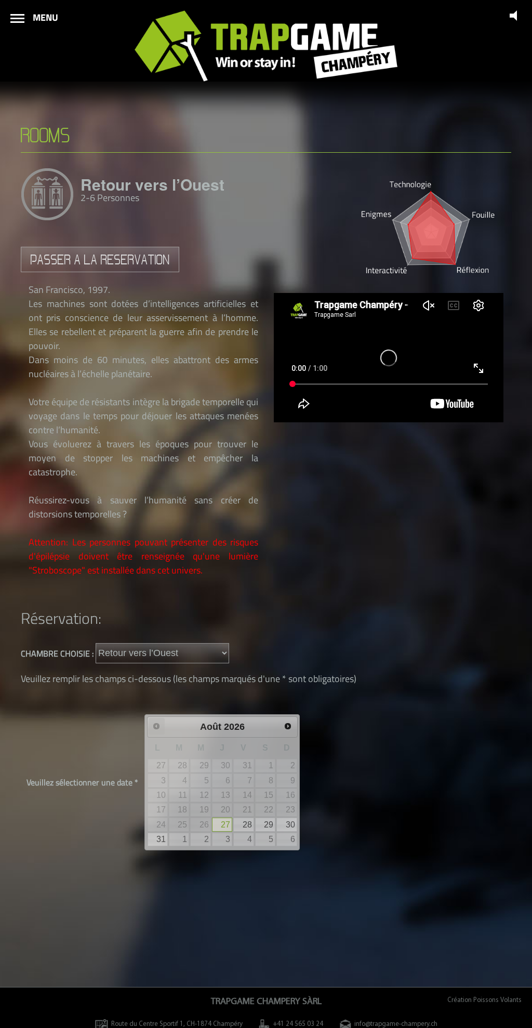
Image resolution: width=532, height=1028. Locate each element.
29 (268, 824)
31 (161, 839)
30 (290, 824)
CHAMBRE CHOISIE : (58, 653)
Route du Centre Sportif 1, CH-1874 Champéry (177, 1024)
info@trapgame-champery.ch (395, 1024)
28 (247, 824)
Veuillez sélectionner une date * (82, 782)
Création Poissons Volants (484, 1000)
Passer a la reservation (100, 259)
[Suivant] (288, 726)
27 (225, 824)
